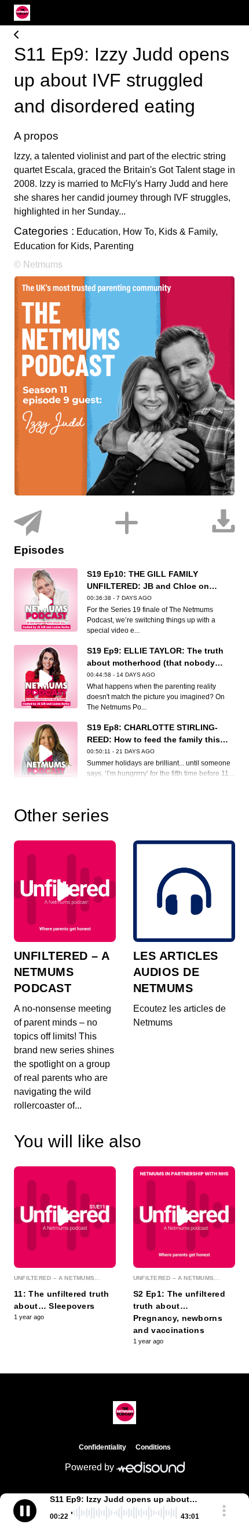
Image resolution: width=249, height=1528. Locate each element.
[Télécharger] (223, 523)
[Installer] (127, 523)
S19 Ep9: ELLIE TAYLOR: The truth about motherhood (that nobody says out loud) (155, 662)
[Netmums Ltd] (124, 36)
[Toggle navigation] (226, 12)
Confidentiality (102, 1447)
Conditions (153, 1447)
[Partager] (28, 523)
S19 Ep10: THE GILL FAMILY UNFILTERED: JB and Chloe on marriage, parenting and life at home (158, 586)
